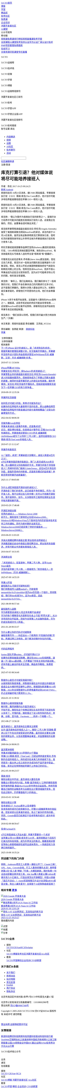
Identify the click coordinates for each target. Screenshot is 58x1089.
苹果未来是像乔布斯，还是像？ (21, 426)
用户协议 (10, 988)
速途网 (27, 1039)
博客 (3, 6)
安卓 (3, 829)
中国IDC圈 (29, 1043)
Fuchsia (8, 829)
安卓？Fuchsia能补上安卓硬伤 (18, 806)
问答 (12, 52)
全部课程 (5, 42)
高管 (14, 397)
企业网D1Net (40, 1043)
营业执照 (5, 1024)
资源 (7, 52)
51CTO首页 (6, 3)
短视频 (24, 39)
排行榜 (17, 39)
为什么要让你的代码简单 (16, 632)
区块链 (8, 510)
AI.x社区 (45, 954)
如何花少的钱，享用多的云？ (21, 403)
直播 (25, 52)
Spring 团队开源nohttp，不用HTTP (20, 654)
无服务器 (5, 423)
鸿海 (3, 557)
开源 (3, 510)
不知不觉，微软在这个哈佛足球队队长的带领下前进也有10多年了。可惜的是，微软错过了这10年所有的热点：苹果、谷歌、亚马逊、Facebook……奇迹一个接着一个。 (28, 713)
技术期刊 (10, 150)
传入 (10, 609)
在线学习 (5, 49)
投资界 (49, 1043)
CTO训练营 (35, 960)
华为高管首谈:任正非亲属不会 (20, 612)
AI (6, 582)
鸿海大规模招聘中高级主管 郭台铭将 (24, 540)
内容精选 (10, 137)
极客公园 (7, 1043)
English (9, 985)
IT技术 (50, 42)
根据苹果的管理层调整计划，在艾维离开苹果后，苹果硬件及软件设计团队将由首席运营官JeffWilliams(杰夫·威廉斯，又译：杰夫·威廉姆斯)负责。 (28, 354)
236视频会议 (18, 1043)
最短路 (4, 609)
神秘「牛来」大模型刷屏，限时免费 (35, 871)
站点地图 (10, 979)
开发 (10, 582)
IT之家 (49, 1039)
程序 (12, 649)
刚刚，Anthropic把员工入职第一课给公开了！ (22, 864)
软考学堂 (37, 39)
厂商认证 (42, 42)
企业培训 (5, 22)
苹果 (3, 332)
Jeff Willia (15, 368)
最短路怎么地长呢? (15, 586)
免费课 (4, 19)
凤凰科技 (31, 1036)
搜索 (12, 749)
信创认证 (25, 42)
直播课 (30, 39)
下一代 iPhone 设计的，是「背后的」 (26, 348)
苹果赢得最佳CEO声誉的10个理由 (19, 753)
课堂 (16, 52)
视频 (8, 140)
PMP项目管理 (7, 45)
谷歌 (14, 510)
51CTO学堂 (11, 960)
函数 (14, 609)
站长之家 (20, 1039)
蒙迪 (7, 749)
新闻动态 (10, 976)
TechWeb (5, 1039)
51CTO (9, 947)
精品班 (4, 13)
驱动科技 (40, 1036)
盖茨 (3, 749)
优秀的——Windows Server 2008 (19, 514)
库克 (14, 449)
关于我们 (10, 972)
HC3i (23, 947)
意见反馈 (10, 982)
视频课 (4, 39)
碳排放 (13, 703)
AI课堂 (4, 29)
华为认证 (33, 42)
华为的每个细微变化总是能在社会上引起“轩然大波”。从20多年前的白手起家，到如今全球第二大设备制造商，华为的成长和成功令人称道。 (29, 618)
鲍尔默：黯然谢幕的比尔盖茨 (18, 706)
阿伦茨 (8, 397)
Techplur (29, 947)
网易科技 (30, 329)
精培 (19, 960)
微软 (3, 802)
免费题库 (18, 45)
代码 (3, 649)
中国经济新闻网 (38, 1039)
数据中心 (5, 703)
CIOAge (17, 947)
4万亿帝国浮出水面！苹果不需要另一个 (25, 835)
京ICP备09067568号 (19, 1005)
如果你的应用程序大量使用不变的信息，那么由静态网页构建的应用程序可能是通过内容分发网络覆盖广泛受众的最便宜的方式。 (28, 409)
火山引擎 (9, 1046)
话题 (8, 143)
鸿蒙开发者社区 (8, 26)
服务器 (19, 703)
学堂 (3, 9)
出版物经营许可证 (19, 1024)
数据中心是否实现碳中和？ (17, 680)
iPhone (4, 368)
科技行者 (48, 1036)
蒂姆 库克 (5, 776)
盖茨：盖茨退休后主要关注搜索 (19, 726)
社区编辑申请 (7, 161)
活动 (8, 153)
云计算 (13, 802)
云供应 (17, 423)
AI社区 (9, 146)
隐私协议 (10, 991)
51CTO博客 (11, 954)
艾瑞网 (12, 1039)
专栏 (20, 52)
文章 (3, 52)
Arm (12, 423)
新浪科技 (5, 1036)
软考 (18, 42)
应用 (7, 649)
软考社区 (5, 16)
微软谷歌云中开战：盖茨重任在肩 (20, 779)
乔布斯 (8, 449)
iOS (13, 829)
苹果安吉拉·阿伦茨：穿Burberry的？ (23, 371)
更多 (14, 890)
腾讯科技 (14, 1036)
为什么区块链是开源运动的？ (19, 487)
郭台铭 (8, 557)
